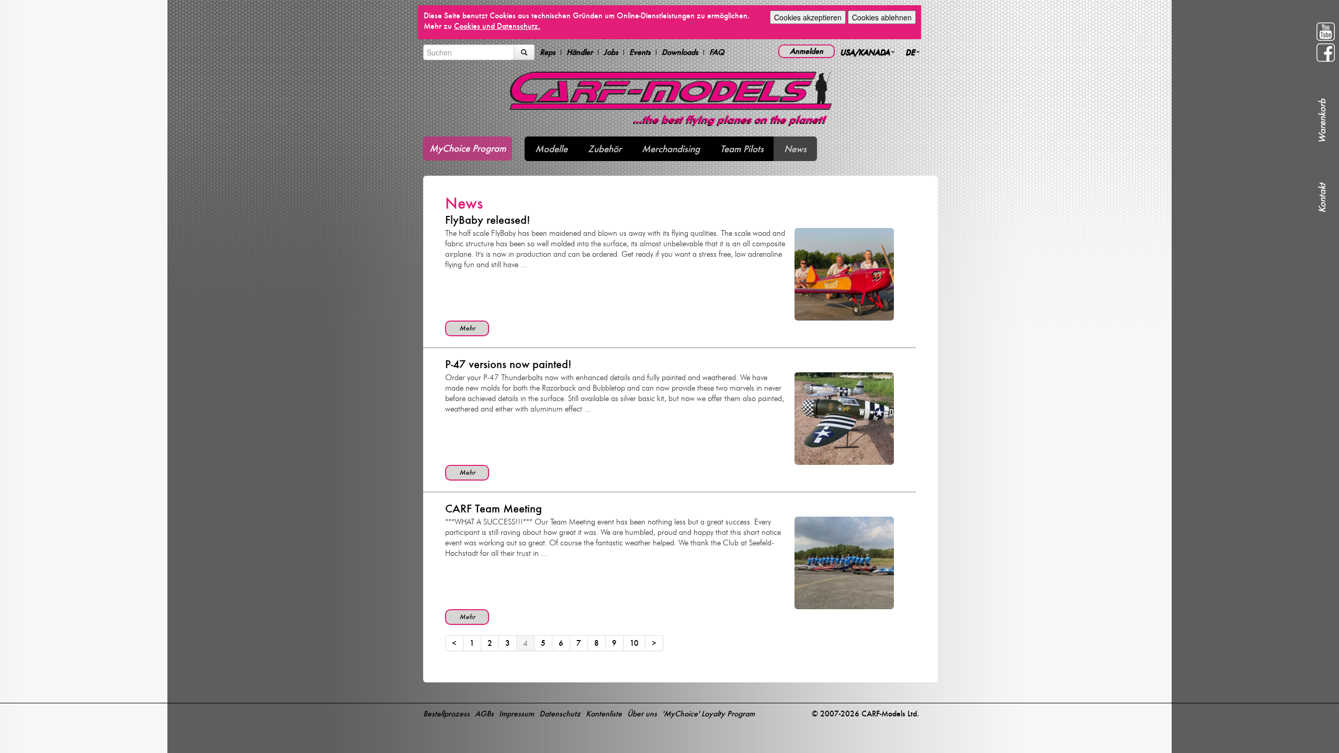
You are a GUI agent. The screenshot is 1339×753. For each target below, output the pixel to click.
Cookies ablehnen (882, 17)
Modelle (551, 149)
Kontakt (1322, 198)
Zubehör (604, 149)
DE (910, 52)
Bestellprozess (446, 713)
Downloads (680, 52)
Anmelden (806, 51)
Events (640, 52)
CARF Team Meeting (493, 508)
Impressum (516, 713)
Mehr (467, 328)
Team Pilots (742, 149)
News (795, 149)
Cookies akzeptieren (808, 17)
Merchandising (671, 149)
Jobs (611, 52)
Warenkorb (1322, 121)
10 (634, 643)
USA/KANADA (865, 52)
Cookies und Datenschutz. (497, 26)
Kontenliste (604, 713)
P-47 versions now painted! (508, 364)
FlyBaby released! (487, 220)
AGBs (484, 713)
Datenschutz (560, 713)
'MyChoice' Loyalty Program (708, 713)
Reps (547, 52)
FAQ (716, 52)
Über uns (642, 713)
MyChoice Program (467, 148)
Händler (579, 52)
